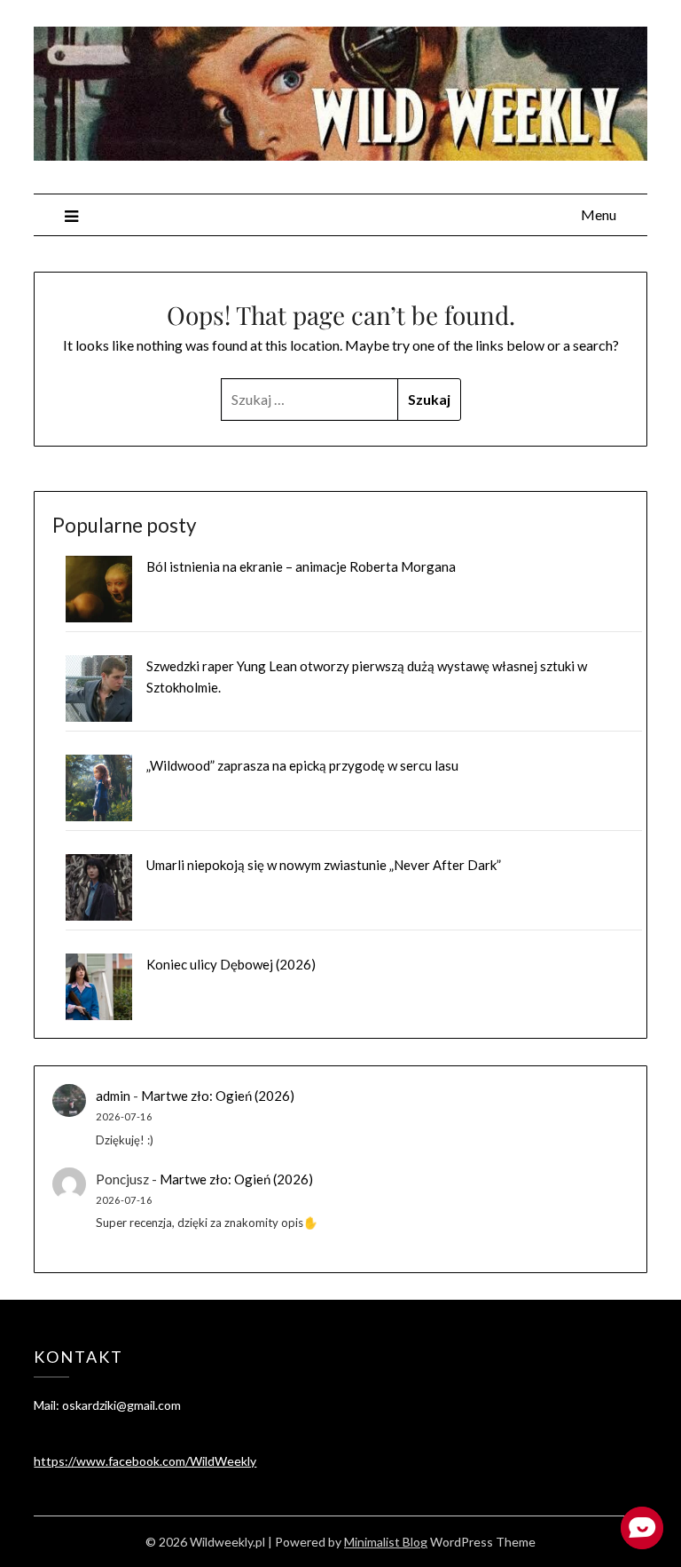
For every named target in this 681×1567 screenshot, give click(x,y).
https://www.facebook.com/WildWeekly (145, 1460)
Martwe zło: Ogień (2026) (217, 1096)
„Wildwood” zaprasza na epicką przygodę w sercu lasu (302, 765)
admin (113, 1096)
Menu (598, 214)
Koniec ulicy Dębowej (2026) (231, 964)
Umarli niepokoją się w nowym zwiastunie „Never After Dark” (323, 865)
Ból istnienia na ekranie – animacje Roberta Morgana (301, 566)
